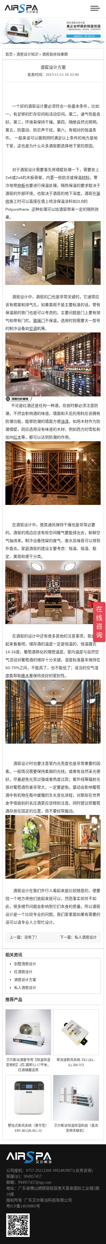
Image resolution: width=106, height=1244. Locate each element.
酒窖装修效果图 (55, 54)
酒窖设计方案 (25, 980)
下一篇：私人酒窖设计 (78, 937)
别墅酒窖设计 (25, 964)
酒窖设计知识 (27, 54)
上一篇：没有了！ (24, 937)
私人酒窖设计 (25, 987)
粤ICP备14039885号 (23, 1206)
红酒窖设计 (23, 972)
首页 (9, 54)
